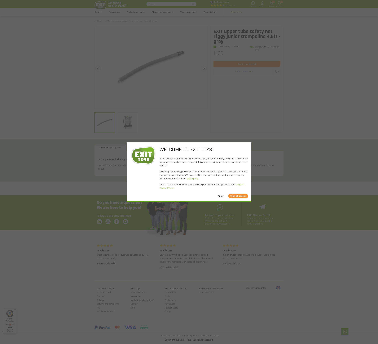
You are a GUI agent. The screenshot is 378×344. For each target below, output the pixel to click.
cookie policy (192, 178)
